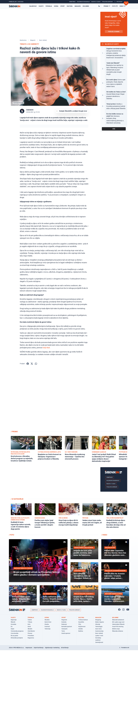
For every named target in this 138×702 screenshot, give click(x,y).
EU (11, 626)
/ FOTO (11, 535)
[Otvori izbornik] (126, 3)
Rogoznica (31, 638)
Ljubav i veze (99, 635)
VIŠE (113, 129)
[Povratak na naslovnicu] (14, 6)
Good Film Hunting (117, 626)
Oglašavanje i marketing (52, 647)
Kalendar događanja (112, 480)
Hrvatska (13, 624)
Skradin (30, 629)
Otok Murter (31, 631)
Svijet (12, 629)
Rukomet (64, 624)
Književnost (81, 626)
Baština (80, 631)
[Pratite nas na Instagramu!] (123, 609)
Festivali (47, 626)
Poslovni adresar (111, 487)
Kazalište (81, 622)
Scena (56, 6)
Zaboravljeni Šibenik (118, 624)
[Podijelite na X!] (32, 364)
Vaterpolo (64, 629)
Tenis (63, 631)
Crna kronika (14, 633)
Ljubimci (97, 640)
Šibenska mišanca (117, 631)
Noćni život (48, 622)
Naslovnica (23, 40)
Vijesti (41, 6)
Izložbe (80, 629)
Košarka (63, 622)
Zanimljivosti (99, 642)
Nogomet (64, 619)
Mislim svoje (116, 629)
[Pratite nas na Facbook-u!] (119, 609)
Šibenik (13, 622)
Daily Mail (46, 348)
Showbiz (47, 619)
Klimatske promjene (17, 638)
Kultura (69, 6)
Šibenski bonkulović (118, 619)
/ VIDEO (104, 535)
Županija (49, 6)
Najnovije (33, 6)
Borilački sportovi (66, 626)
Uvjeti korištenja (38, 647)
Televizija (47, 629)
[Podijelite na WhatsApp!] (36, 364)
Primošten (31, 635)
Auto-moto (98, 629)
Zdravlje (97, 624)
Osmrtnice (109, 477)
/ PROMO (14, 432)
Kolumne (86, 6)
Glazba (47, 624)
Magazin (78, 6)
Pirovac (30, 633)
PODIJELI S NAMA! (113, 31)
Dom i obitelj (43, 40)
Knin (29, 624)
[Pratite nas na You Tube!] (127, 609)
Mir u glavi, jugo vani (118, 622)
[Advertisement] (113, 399)
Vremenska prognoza (17, 631)
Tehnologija (98, 626)
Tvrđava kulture (83, 619)
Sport (62, 6)
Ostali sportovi (65, 633)
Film (79, 624)
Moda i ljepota (99, 622)
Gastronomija (99, 631)
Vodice (30, 619)
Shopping (98, 619)
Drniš (29, 626)
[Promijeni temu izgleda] (100, 6)
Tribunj (30, 622)
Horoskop (98, 638)
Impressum (29, 647)
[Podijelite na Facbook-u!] (28, 364)
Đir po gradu (14, 635)
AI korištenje (65, 647)
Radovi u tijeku (110, 483)
